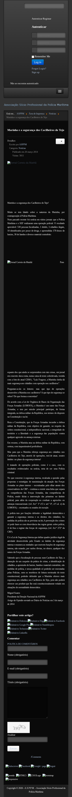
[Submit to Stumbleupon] (42, 624)
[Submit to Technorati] (17, 628)
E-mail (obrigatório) (18, 668)
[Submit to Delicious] (17, 620)
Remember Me (42, 56)
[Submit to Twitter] (37, 628)
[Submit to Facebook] (54, 620)
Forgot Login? (39, 68)
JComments (36, 757)
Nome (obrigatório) (17, 654)
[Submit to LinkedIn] (17, 632)
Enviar (13, 748)
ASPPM (23, 144)
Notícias (22, 148)
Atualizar (11, 735)
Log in (37, 62)
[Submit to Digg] (36, 620)
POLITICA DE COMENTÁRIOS (22, 644)
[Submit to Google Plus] (18, 624)
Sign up (36, 72)
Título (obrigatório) (17, 682)
